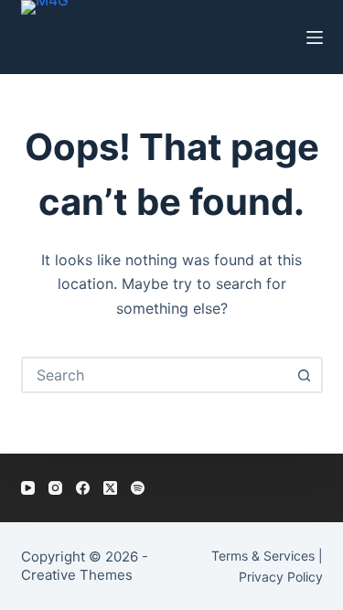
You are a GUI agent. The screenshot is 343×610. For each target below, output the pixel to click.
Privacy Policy (281, 576)
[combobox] (155, 375)
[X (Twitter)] (110, 488)
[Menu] (314, 37)
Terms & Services (263, 555)
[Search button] (304, 375)
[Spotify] (138, 488)
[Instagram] (55, 488)
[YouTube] (28, 488)
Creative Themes (77, 574)
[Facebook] (83, 488)
